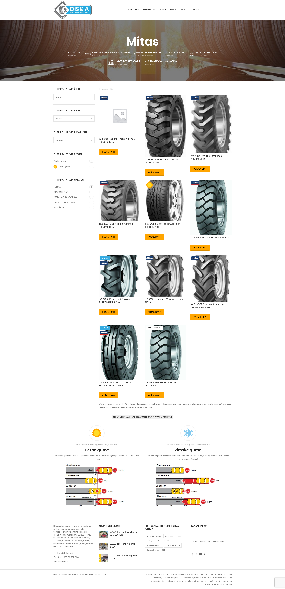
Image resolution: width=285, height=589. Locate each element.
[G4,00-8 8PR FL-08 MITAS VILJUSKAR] (211, 207)
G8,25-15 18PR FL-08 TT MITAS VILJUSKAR (160, 384)
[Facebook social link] (192, 554)
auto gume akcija (154, 536)
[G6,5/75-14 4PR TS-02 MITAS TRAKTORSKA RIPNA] (119, 276)
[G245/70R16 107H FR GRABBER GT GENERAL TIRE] (165, 200)
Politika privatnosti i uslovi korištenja (207, 541)
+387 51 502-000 (70, 557)
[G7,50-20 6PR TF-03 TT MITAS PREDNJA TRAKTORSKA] (119, 352)
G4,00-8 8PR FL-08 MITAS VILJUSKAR (209, 237)
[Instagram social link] (196, 554)
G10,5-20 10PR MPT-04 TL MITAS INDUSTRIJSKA (161, 161)
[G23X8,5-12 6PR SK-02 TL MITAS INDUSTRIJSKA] (119, 200)
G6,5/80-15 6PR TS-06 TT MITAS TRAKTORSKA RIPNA (207, 306)
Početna (103, 89)
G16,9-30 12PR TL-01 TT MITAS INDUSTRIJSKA (206, 158)
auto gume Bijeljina (173, 536)
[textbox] (74, 97)
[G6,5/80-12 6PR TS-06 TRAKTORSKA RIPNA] (165, 276)
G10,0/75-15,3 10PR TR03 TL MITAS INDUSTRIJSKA (117, 141)
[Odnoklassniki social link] (204, 554)
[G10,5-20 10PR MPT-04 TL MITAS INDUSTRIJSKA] (165, 126)
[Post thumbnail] (103, 534)
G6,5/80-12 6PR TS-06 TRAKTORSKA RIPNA (164, 301)
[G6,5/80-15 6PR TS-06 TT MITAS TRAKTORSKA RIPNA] (211, 278)
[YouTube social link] (200, 554)
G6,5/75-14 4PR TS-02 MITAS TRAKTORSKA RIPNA (114, 301)
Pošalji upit (108, 152)
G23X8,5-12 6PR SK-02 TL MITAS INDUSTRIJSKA (116, 225)
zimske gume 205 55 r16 (157, 550)
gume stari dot (164, 541)
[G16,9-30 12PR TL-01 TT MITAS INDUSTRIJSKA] (211, 124)
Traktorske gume (173, 545)
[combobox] (74, 97)
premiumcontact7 (154, 545)
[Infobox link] (96, 466)
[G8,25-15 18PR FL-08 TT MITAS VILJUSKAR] (165, 352)
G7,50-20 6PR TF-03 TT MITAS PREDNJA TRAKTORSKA (115, 384)
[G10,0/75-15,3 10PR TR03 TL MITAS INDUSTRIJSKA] (119, 115)
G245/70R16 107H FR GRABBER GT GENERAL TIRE (163, 225)
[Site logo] (72, 9)
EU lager (150, 541)
